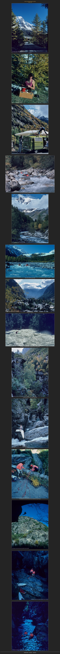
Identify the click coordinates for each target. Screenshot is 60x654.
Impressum (30, 652)
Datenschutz (34, 652)
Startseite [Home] (26, 652)
